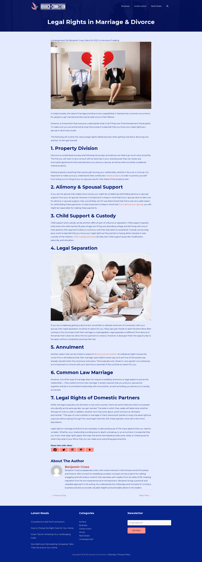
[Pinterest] (72, 450)
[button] (167, 6)
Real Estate (84, 536)
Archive (82, 522)
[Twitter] (64, 450)
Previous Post (58, 495)
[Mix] (81, 450)
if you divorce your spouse (130, 204)
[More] (90, 450)
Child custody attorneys (85, 237)
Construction (85, 529)
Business (83, 525)
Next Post (145, 495)
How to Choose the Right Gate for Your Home (52, 528)
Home (82, 532)
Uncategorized (58, 40)
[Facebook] (55, 450)
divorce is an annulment (105, 354)
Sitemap (112, 554)
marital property (113, 176)
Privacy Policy (123, 554)
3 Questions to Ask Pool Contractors (47, 522)
